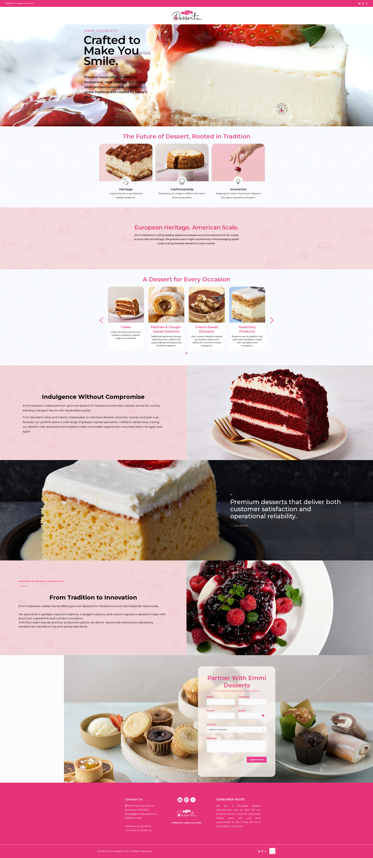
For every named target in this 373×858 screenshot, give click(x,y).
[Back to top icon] (272, 851)
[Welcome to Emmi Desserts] (186, 15)
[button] (271, 320)
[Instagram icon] (363, 3)
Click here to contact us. (138, 830)
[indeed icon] (367, 3)
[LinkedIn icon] (359, 3)
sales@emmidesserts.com (142, 814)
